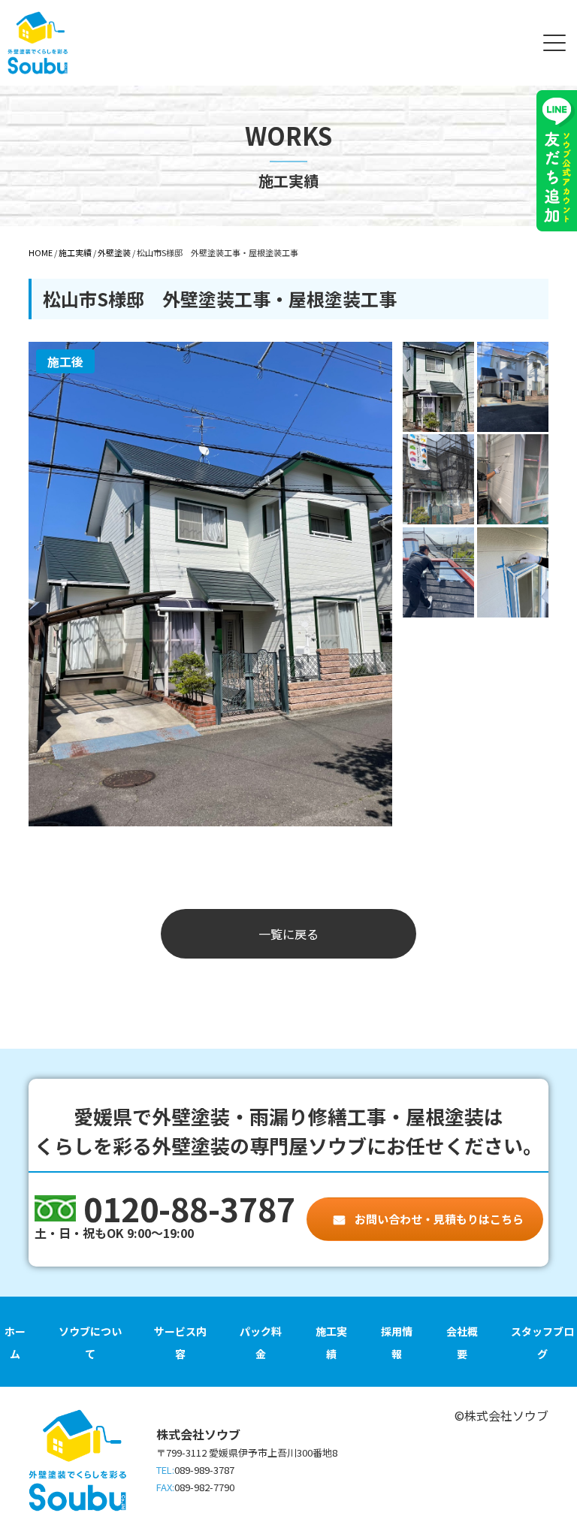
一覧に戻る (288, 934)
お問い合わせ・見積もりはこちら (438, 1219)
